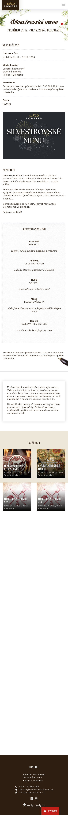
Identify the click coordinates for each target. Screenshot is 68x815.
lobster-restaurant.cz (31, 792)
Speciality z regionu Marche (48, 467)
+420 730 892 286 (29, 786)
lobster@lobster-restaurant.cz (36, 789)
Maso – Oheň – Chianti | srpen (16, 500)
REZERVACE (52, 811)
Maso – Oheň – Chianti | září (50, 500)
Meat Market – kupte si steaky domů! (16, 467)
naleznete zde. (46, 399)
